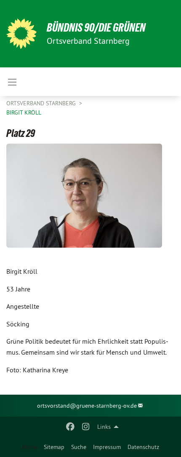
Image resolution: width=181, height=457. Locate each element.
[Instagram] (85, 427)
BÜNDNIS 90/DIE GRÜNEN (96, 27)
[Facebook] (70, 427)
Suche (78, 447)
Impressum (107, 447)
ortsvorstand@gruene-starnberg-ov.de (87, 405)
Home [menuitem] (29, 447)
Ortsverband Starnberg (41, 103)
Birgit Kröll (23, 112)
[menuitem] (54, 447)
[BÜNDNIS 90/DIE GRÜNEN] (21, 34)
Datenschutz (143, 447)
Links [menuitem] (104, 426)
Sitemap (54, 447)
